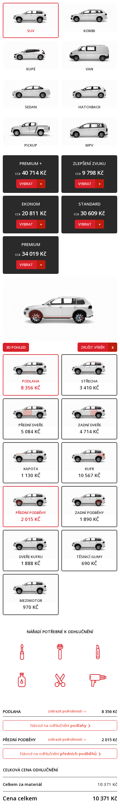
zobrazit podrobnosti (65, 711)
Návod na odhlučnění (58, 725)
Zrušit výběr (93, 347)
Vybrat (27, 183)
